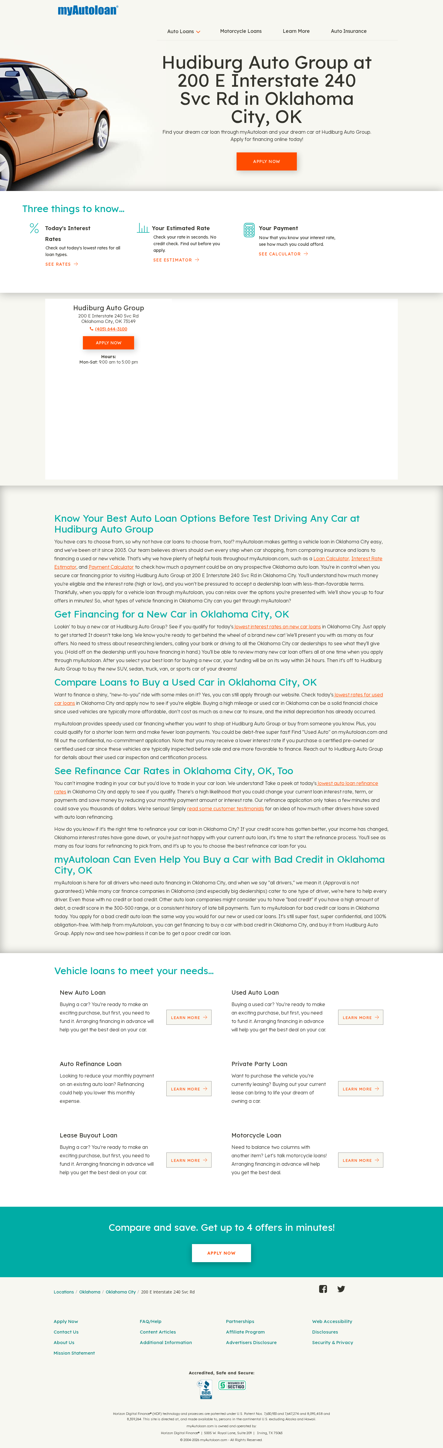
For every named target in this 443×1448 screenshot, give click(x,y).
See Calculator (280, 254)
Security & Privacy (332, 1342)
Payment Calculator (111, 567)
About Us (64, 1342)
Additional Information (166, 1342)
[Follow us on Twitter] (341, 1287)
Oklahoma (89, 1292)
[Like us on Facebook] (323, 1287)
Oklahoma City (121, 1292)
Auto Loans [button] (180, 31)
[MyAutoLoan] (88, 10)
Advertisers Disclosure (251, 1342)
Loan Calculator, (331, 558)
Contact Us (66, 1332)
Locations (64, 1292)
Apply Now (266, 161)
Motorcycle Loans (241, 31)
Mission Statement (74, 1353)
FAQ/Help (151, 1321)
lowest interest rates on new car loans (277, 627)
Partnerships (240, 1321)
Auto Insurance (349, 31)
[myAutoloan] (221, 1385)
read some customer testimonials (225, 808)
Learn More (296, 31)
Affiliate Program (245, 1332)
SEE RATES (58, 264)
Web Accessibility (332, 1321)
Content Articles (158, 1332)
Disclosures (325, 1332)
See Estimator (172, 260)
